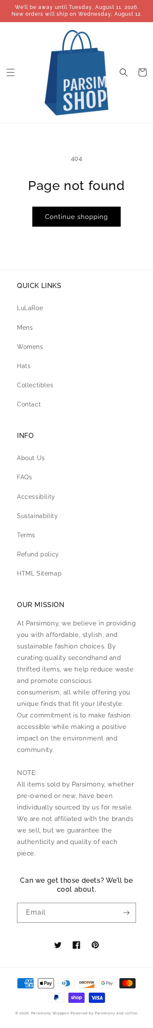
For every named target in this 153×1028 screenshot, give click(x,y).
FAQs (24, 477)
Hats (24, 366)
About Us (31, 458)
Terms (26, 535)
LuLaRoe (30, 308)
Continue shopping (76, 217)
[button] (10, 72)
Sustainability (37, 516)
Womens (30, 346)
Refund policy (38, 554)
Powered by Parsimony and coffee (104, 1013)
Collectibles (35, 385)
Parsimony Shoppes (50, 1013)
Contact (29, 404)
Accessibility (36, 496)
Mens (25, 327)
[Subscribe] (126, 913)
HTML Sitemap (39, 573)
